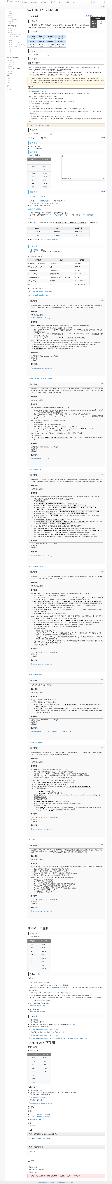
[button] (87, 16)
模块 (60, 2)
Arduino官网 (39, 201)
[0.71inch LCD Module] (98, 16)
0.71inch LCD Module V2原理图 (39, 1116)
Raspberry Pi (34, 2)
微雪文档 (102, 6)
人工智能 (44, 2)
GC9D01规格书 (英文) (42, 125)
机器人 (67, 2)
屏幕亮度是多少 (37, 1147)
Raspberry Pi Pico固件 (58, 987)
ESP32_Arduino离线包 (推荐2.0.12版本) (57, 215)
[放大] (103, 178)
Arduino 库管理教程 (51, 239)
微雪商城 (24, 2)
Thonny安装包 (42, 982)
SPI (101, 26)
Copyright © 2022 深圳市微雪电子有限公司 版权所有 (61, 1182)
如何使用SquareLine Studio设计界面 (43, 1134)
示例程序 (35, 250)
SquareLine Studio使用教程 (41, 1138)
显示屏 (53, 2)
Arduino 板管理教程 (87, 215)
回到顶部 (9, 89)
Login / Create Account (43, 1182)
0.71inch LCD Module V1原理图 (39, 1114)
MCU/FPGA (77, 2)
